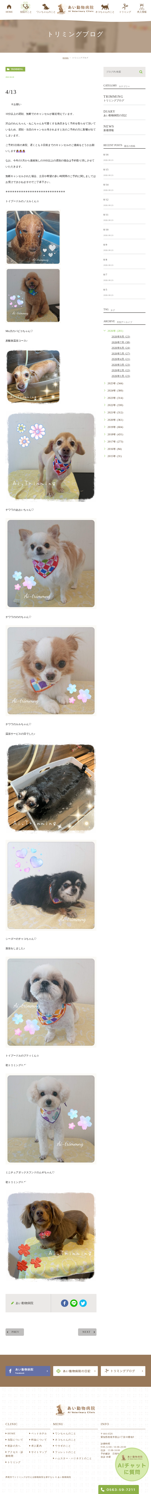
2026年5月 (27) (121, 353)
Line (74, 1303)
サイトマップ (39, 1452)
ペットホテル (39, 1433)
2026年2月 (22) (121, 370)
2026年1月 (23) (121, 376)
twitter (83, 1303)
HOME (66, 58)
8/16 (106, 154)
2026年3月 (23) (121, 364)
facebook (64, 1303)
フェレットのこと (65, 1452)
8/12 (106, 199)
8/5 (105, 289)
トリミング (14, 1462)
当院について (15, 1439)
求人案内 (36, 1445)
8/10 (106, 229)
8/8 (105, 259)
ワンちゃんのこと (65, 1433)
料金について (39, 1439)
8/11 (106, 214)
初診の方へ (14, 1445)
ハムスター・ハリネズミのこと (73, 1458)
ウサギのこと (63, 1445)
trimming (17, 69)
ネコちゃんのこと (65, 1439)
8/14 (106, 184)
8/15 (106, 169)
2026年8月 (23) (121, 336)
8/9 (105, 244)
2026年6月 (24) (121, 348)
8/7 (105, 274)
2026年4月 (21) (121, 359)
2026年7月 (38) (121, 342)
